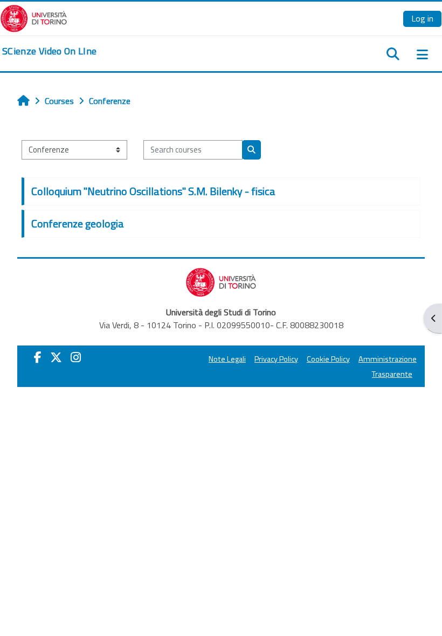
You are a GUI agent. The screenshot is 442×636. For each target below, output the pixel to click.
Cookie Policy (328, 359)
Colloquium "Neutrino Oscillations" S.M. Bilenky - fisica (153, 191)
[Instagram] (75, 357)
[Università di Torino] (33, 17)
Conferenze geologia (77, 223)
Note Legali (227, 359)
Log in (422, 18)
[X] (56, 357)
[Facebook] (38, 357)
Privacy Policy (276, 359)
